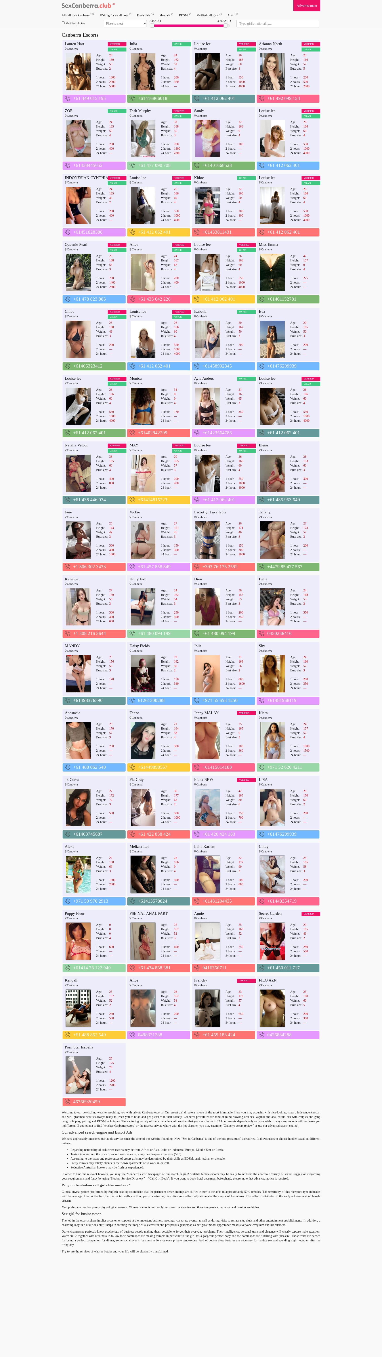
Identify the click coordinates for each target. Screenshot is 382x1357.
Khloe (199, 177)
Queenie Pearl (76, 244)
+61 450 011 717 (283, 967)
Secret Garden (270, 913)
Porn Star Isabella (79, 1047)
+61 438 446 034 (89, 499)
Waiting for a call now (116, 15)
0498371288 (150, 1034)
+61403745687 (88, 834)
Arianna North (270, 44)
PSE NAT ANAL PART (149, 913)
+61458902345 (217, 366)
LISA (263, 779)
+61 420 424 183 (218, 834)
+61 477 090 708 (154, 165)
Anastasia (72, 713)
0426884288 (279, 1034)
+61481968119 (281, 700)
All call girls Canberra (78, 15)
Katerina (71, 579)
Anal (232, 15)
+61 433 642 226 (154, 299)
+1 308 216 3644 (89, 633)
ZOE (69, 111)
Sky (262, 646)
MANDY (72, 646)
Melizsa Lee (139, 846)
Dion (198, 579)
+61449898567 (152, 767)
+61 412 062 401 (218, 98)
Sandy (199, 111)
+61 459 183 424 (218, 1034)
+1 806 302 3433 (89, 566)
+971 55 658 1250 (220, 700)
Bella (263, 579)
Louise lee (202, 44)
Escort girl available (210, 512)
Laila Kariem (204, 846)
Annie (199, 913)
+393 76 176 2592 (220, 566)
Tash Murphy (140, 111)
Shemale (166, 15)
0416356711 (214, 967)
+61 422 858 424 (154, 834)
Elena (263, 445)
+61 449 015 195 (89, 98)
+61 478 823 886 (89, 299)
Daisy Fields (140, 646)
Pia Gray (137, 779)
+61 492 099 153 (283, 98)
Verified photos (75, 23)
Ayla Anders (204, 378)
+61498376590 (88, 700)
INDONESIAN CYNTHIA (86, 177)
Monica (136, 378)
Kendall (71, 980)
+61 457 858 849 (154, 566)
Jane (68, 512)
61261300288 (151, 700)
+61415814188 (217, 767)
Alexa (69, 846)
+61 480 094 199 (154, 633)
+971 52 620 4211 (284, 767)
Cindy (264, 846)
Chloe (69, 311)
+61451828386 (88, 232)
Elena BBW (203, 779)
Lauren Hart (74, 44)
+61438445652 (88, 165)
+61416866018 (152, 98)
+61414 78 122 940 (92, 967)
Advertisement (307, 6)
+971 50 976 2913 (90, 901)
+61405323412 (88, 366)
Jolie (198, 646)
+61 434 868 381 (154, 967)
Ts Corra (72, 779)
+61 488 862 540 (89, 767)
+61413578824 (152, 901)
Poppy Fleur (74, 913)
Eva (262, 311)
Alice (134, 244)
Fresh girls (145, 15)
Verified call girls (209, 15)
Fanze (134, 713)
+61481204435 (217, 901)
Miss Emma (268, 244)
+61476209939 (282, 366)
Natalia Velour (76, 445)
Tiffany (265, 512)
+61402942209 (152, 432)
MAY (134, 445)
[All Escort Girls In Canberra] (88, 5)
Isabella (200, 311)
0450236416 (279, 633)
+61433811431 (217, 232)
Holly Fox (138, 579)
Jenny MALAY (206, 713)
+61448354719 (282, 901)
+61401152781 (281, 299)
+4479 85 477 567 (284, 566)
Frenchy (200, 980)
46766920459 (86, 1101)
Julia (133, 44)
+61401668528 (217, 165)
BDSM (185, 15)
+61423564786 (217, 432)
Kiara (263, 713)
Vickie (135, 512)
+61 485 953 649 (283, 499)
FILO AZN (268, 980)
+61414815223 (152, 499)
